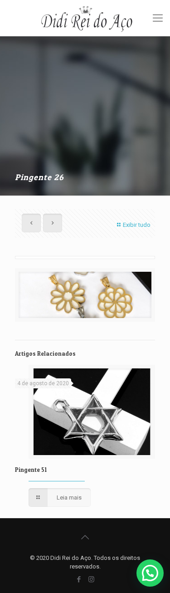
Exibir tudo (137, 224)
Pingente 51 (31, 469)
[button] (150, 573)
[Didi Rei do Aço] (85, 18)
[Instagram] (91, 579)
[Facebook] (79, 579)
